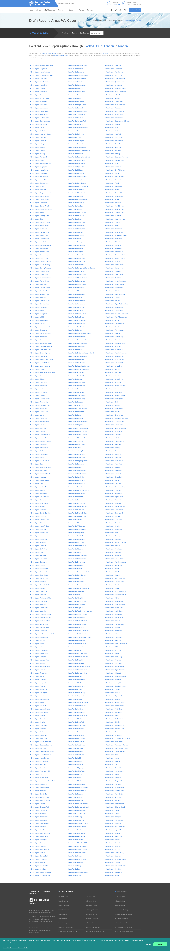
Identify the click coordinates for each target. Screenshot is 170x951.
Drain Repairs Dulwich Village (115, 176)
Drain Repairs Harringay (75, 310)
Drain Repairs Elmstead (113, 245)
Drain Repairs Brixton (37, 379)
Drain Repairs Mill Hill (37, 317)
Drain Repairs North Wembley (115, 578)
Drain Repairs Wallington (39, 337)
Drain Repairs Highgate (75, 862)
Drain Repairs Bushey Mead (114, 608)
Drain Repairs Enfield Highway (40, 353)
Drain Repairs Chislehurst (114, 451)
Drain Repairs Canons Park (39, 856)
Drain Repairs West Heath (76, 225)
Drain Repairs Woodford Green (78, 428)
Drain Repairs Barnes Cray (76, 539)
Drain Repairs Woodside (76, 291)
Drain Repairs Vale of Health (40, 797)
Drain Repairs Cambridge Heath (41, 245)
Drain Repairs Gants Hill (75, 578)
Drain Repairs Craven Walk (114, 101)
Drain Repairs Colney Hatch (77, 314)
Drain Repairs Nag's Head (39, 470)
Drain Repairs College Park (76, 323)
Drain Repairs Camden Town (40, 519)
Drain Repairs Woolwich (113, 500)
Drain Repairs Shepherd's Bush (78, 823)
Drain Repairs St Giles (75, 758)
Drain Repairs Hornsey (113, 536)
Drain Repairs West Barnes (114, 72)
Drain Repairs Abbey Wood (77, 601)
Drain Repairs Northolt (113, 98)
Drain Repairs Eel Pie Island (114, 820)
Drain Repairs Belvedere (76, 359)
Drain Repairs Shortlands (114, 549)
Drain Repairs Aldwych (38, 588)
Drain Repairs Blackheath (114, 229)
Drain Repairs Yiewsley (113, 222)
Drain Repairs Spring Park (76, 92)
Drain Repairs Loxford (38, 150)
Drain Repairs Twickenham (39, 637)
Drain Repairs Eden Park (38, 680)
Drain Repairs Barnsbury (38, 340)
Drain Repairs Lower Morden (115, 323)
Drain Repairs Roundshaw (114, 85)
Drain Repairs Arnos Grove (114, 379)
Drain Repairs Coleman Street (77, 65)
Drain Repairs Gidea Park (39, 735)
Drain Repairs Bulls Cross (76, 833)
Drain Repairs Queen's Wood (115, 82)
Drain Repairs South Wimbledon (116, 676)
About (38, 10)
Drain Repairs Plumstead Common (42, 75)
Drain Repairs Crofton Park (77, 516)
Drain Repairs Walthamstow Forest (79, 333)
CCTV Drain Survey (122, 918)
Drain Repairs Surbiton (113, 621)
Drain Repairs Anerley (75, 519)
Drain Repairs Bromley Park (114, 399)
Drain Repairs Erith (74, 595)
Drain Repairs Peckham (38, 729)
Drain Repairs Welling (37, 451)
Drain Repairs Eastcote (113, 516)
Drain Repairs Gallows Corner (115, 111)
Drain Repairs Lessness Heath (78, 128)
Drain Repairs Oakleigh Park (77, 121)
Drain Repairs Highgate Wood (40, 72)
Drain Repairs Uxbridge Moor (40, 216)
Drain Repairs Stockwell (113, 650)
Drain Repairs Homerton (113, 523)
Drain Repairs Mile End (38, 323)
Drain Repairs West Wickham (40, 719)
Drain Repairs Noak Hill (38, 180)
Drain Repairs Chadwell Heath (40, 405)
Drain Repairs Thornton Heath (115, 389)
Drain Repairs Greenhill (75, 124)
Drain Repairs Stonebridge (114, 431)
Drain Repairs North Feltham (40, 526)
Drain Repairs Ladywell (38, 88)
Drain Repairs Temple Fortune (40, 621)
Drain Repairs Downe (75, 297)
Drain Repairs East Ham (113, 484)
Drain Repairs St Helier (113, 291)
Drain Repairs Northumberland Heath (43, 634)
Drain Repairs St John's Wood (40, 876)
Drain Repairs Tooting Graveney (41, 333)
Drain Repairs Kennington (39, 92)
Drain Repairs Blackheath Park (115, 294)
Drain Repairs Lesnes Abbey (115, 853)
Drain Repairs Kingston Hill (76, 640)
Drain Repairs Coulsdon (38, 141)
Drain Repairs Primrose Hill (114, 252)
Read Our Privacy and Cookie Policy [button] (16, 948)
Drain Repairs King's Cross (39, 274)
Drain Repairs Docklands (39, 105)
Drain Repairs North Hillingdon (115, 827)
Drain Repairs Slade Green (39, 503)
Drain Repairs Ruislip (37, 310)
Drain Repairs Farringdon (76, 735)
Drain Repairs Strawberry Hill (115, 787)
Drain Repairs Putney (37, 676)
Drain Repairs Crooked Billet (115, 581)
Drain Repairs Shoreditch (39, 768)
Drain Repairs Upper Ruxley (77, 529)
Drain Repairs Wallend (38, 506)
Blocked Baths (92, 901)
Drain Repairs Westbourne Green (41, 209)
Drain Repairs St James (113, 216)
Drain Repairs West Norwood (77, 614)
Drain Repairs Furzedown (76, 487)
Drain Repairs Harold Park (76, 604)
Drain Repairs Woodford (76, 742)
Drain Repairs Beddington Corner (78, 634)
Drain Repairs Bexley (112, 163)
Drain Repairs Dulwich (113, 301)
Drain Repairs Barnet (75, 239)
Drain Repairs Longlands (76, 72)
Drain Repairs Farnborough (77, 147)
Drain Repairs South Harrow (77, 363)
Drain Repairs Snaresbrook (114, 461)
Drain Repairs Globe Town (76, 771)
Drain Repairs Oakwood (113, 673)
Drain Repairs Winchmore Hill (40, 771)
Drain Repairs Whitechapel (76, 526)
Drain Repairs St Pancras (76, 591)
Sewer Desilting (121, 905)
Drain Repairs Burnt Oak (113, 65)
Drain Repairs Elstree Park (39, 438)
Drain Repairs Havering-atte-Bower (117, 255)
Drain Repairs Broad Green (76, 457)
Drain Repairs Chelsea (38, 431)
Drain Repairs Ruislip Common (41, 163)
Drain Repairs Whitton (75, 781)
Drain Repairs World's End (76, 617)
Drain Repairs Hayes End (113, 477)
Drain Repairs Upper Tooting (40, 823)
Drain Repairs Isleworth (113, 640)
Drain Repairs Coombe (113, 297)
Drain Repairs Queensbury (39, 454)
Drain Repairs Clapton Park (77, 105)
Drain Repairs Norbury (113, 876)
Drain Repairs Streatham (113, 735)
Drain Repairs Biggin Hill (75, 608)
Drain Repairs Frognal (113, 575)
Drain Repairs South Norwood (40, 222)
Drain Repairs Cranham (75, 206)
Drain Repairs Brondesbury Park (41, 513)
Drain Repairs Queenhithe (39, 418)
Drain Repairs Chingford (38, 657)
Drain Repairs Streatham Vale (40, 121)
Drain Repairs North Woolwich (78, 186)
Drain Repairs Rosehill (113, 261)
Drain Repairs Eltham (37, 219)
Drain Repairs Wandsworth (39, 248)
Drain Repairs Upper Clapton (40, 461)
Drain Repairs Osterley (113, 526)
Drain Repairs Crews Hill (76, 216)
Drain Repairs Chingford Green (41, 441)
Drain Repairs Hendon (75, 676)
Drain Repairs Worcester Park (77, 278)
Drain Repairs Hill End (75, 650)
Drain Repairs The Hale (75, 441)
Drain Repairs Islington (75, 252)
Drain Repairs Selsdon (38, 862)
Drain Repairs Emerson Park (40, 807)
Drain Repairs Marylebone (114, 186)
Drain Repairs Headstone (76, 317)
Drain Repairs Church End (39, 382)
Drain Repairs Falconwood (114, 363)
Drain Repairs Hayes (37, 212)
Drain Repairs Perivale (75, 209)
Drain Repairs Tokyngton (39, 167)
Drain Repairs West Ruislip (76, 399)
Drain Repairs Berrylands (76, 464)
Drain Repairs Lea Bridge (39, 392)
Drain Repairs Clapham (75, 232)
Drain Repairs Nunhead (38, 487)
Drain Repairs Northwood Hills (40, 301)
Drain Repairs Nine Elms (38, 542)
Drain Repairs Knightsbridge (77, 859)
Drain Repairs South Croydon (115, 284)
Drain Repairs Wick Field (76, 542)
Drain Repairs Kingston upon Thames (43, 193)
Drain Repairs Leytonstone (76, 503)
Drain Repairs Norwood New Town (42, 65)
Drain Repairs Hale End (113, 722)
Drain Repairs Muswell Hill (76, 484)
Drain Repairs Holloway (113, 150)
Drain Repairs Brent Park (76, 722)
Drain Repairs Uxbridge (38, 715)
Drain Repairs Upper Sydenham (78, 75)
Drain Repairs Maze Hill (75, 660)
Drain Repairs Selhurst (113, 813)
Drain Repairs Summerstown (77, 85)
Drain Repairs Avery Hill (113, 372)
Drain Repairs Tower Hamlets (77, 408)
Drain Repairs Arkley (74, 448)
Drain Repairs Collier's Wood (77, 431)
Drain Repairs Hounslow (76, 118)
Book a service (135, 10)
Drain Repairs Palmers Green (115, 624)
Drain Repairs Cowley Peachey (115, 258)
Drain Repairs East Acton (114, 69)
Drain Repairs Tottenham (39, 673)
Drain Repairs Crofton (38, 395)
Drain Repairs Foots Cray (114, 709)
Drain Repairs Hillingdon (38, 144)
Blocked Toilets (92, 905)
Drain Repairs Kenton (75, 415)
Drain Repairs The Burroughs (115, 330)
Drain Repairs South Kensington (116, 281)
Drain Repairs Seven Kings (39, 575)
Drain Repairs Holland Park (114, 768)
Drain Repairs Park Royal (76, 134)
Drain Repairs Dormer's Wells (77, 653)
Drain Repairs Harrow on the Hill (78, 490)
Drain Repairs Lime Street (39, 78)
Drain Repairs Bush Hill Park (114, 206)
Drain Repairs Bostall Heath (114, 719)
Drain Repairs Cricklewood (76, 288)
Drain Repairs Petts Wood (39, 258)
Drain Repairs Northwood (39, 784)
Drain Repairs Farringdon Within (41, 598)
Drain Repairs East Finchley (114, 137)
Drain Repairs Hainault (75, 402)
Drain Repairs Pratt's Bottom (115, 706)
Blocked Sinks (91, 897)
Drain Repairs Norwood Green (115, 193)
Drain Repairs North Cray (39, 85)
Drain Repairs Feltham (113, 173)
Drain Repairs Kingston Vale (115, 160)
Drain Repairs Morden (38, 415)
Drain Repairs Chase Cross (114, 350)
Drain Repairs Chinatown (39, 562)
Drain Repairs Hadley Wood (40, 225)
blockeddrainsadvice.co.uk (124, 931)
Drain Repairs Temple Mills (39, 402)
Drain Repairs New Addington (115, 170)
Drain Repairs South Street (114, 408)
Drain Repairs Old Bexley (113, 555)
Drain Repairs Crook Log (113, 108)
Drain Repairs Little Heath (76, 163)
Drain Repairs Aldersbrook (114, 634)
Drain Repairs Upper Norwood (77, 199)
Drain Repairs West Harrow (39, 712)
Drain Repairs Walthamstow (77, 470)
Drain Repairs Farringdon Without (79, 157)
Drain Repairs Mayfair (113, 774)
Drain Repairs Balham (75, 568)
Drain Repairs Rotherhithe (76, 454)
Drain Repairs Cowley (75, 817)
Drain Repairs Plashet (38, 686)
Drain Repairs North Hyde (76, 680)
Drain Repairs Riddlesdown (76, 255)
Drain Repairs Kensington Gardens (117, 157)
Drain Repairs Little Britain (39, 650)
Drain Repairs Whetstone (39, 523)
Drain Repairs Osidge (112, 568)
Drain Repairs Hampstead (39, 385)
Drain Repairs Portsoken (39, 356)
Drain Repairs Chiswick (113, 405)
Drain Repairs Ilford (74, 876)
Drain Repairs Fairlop (75, 131)
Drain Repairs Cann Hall (38, 137)
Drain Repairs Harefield (38, 546)
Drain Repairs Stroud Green (114, 118)
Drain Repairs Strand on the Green (79, 366)
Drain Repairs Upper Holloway (40, 265)
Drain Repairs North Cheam (40, 758)
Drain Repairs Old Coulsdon (40, 732)
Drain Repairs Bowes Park (114, 340)
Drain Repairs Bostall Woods (77, 356)
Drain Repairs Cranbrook (39, 810)
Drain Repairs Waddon (113, 546)
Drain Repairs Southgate (76, 141)
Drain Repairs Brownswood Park (78, 572)
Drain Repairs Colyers (113, 689)
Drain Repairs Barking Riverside (41, 268)
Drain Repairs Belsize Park (76, 294)
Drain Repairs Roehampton (77, 559)
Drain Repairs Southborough (115, 601)
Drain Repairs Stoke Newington (116, 591)
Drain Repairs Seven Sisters (115, 265)
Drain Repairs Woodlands (114, 239)
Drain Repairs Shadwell (38, 189)
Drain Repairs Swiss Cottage (77, 849)
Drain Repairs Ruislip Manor (40, 320)
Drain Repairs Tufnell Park (114, 470)
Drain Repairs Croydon (113, 699)
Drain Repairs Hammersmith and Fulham (44, 781)
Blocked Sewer (92, 914)
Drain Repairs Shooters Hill (39, 866)
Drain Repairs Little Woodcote (115, 506)
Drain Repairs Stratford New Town (42, 291)
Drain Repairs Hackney (75, 748)
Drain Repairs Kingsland (113, 376)
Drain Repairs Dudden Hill (39, 572)
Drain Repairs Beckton (38, 147)
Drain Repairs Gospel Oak (114, 781)
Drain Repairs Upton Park (39, 124)
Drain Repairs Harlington (76, 581)
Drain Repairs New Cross (114, 797)
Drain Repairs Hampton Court (77, 673)
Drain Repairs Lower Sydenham (78, 631)
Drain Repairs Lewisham (39, 859)
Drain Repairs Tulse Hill (38, 529)
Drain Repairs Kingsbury (38, 722)
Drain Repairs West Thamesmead (116, 317)
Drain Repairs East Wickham (40, 118)
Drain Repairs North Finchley (77, 183)
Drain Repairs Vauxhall (38, 696)
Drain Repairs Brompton (113, 817)
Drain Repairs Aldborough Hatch (116, 866)
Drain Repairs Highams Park (115, 696)
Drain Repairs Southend (38, 376)
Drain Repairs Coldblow (75, 709)
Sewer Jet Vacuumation (124, 914)
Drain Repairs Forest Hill (76, 372)
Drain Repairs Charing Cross (40, 199)
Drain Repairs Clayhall (113, 862)
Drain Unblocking (64, 905)
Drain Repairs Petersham (76, 418)
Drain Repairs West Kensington (78, 872)
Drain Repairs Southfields (76, 245)
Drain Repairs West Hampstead (116, 562)
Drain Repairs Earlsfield (113, 271)
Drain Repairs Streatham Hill (115, 421)
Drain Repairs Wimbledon (39, 95)
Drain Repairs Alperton (75, 88)
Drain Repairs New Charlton (77, 212)
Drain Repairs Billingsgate (39, 493)
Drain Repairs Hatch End (76, 755)
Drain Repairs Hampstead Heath (78, 807)
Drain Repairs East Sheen (114, 663)
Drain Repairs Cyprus (112, 764)
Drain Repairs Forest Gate (114, 464)
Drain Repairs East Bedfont (39, 101)
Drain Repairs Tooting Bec (76, 813)
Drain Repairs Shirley (112, 598)
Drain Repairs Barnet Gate (76, 258)
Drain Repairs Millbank (113, 412)
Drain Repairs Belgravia (75, 425)
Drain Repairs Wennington (114, 614)
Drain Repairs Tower (74, 137)
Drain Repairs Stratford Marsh (78, 438)
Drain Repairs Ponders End (76, 706)
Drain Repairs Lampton (75, 800)
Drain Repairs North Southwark (116, 428)
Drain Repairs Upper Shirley (77, 827)
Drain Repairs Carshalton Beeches (79, 666)
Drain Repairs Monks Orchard (77, 513)
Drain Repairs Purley (112, 653)
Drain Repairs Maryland (38, 683)
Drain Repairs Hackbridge (76, 271)
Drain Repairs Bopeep (75, 242)
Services (61, 10)
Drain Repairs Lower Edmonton (41, 755)
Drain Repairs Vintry (112, 755)
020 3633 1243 (116, 4)
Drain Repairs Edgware (38, 369)
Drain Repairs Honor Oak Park (115, 385)
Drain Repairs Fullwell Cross (40, 271)
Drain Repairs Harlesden (113, 144)
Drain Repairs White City (76, 497)
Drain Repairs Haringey (38, 827)
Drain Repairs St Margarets (114, 307)
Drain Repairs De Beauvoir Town (41, 343)
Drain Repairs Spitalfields (114, 872)
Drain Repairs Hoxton (112, 189)
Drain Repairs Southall (113, 833)
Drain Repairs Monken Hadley (40, 709)
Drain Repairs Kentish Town (77, 644)
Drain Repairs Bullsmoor (113, 777)
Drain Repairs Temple (112, 183)
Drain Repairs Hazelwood (76, 385)
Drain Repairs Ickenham (38, 869)
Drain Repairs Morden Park (39, 624)
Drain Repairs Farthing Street (40, 399)
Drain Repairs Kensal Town (77, 791)
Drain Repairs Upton (112, 533)
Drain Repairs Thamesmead (40, 653)
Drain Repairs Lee (36, 774)
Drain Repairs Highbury (75, 170)
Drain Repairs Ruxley (37, 702)
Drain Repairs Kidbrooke (113, 552)
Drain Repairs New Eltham (114, 382)
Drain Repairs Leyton (75, 330)
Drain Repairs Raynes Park (114, 497)
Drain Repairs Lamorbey (113, 435)
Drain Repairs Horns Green (39, 170)
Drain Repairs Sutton (75, 379)
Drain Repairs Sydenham (113, 712)
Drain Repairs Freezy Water (114, 683)
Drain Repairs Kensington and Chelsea (118, 121)
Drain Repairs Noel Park (38, 242)
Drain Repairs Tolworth (75, 647)
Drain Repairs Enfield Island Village (117, 748)
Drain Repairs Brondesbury (39, 794)
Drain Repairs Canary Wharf (40, 206)
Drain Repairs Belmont (75, 108)
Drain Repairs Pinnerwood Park (78, 421)
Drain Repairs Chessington (76, 810)
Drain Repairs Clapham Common (41, 745)
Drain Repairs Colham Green (115, 212)
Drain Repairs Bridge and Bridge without (81, 353)
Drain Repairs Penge (74, 777)
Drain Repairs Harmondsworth (40, 327)
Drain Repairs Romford (38, 595)
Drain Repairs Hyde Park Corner (116, 686)
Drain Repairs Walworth (38, 813)
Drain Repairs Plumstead (76, 729)
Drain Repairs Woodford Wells (78, 843)
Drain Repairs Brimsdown (76, 382)
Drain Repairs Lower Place (114, 425)
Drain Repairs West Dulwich (114, 585)
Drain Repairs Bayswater (113, 660)
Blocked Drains (63, 897)
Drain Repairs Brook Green (114, 843)
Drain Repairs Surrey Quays (40, 176)
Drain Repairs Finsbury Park (77, 340)
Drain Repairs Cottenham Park (40, 350)
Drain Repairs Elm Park (113, 131)
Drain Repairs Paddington (114, 637)
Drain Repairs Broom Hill (76, 203)
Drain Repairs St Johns (113, 846)
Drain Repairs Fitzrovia (113, 849)
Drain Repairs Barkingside (39, 840)
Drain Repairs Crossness (39, 330)
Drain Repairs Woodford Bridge (78, 804)
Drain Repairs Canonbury (114, 392)
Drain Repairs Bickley (75, 699)
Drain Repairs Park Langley (39, 157)
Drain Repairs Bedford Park (39, 183)
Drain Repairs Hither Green (114, 242)
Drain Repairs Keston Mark (39, 533)
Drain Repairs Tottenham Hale (115, 604)
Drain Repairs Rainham (75, 69)
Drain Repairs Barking (112, 480)
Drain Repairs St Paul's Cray (40, 98)
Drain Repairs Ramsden (113, 856)
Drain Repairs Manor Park (39, 611)
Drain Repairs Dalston (75, 797)
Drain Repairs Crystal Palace (77, 474)
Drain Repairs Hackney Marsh (115, 395)
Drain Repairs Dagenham (76, 533)
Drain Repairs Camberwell (39, 608)
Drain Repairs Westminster (114, 794)
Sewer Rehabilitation (93, 927)
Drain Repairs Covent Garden (77, 506)
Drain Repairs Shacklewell (76, 395)
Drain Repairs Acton (112, 320)
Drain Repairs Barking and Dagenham (43, 372)
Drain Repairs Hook (37, 552)
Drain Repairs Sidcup (75, 856)
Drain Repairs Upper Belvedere (115, 670)
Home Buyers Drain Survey (124, 927)
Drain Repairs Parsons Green (77, 670)
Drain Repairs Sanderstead (76, 337)
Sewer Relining (120, 901)
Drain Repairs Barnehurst (76, 412)
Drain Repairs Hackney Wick (115, 702)
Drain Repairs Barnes (37, 644)
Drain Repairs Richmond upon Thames (118, 738)
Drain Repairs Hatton (75, 774)
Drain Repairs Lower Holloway (40, 435)
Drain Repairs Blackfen (113, 840)
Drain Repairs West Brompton (40, 800)
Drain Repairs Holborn (38, 640)
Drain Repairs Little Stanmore (40, 366)
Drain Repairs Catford (75, 552)
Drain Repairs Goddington (76, 480)
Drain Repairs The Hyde (75, 451)
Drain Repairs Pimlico (112, 715)
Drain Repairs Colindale (113, 869)
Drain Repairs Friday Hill (113, 167)
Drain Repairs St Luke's (75, 549)
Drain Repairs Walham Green (115, 666)
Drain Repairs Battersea (76, 101)
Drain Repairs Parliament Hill (115, 441)
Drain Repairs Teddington (76, 346)
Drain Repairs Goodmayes (114, 310)
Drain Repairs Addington (39, 444)
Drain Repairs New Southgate (77, 555)
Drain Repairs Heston (112, 199)
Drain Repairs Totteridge (113, 490)
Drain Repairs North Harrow (77, 575)
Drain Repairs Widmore (113, 800)
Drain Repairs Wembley (113, 444)
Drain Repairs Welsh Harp (39, 284)
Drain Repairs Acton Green (114, 366)
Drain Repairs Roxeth (112, 327)
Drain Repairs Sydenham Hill (115, 725)
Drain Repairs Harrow (112, 732)
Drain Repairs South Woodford (116, 88)
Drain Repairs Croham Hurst (115, 804)
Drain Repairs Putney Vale (39, 578)
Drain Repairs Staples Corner (40, 699)
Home (31, 10)
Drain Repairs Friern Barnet (77, 320)
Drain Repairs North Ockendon (78, 343)
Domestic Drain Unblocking (95, 931)
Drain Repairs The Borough (39, 82)
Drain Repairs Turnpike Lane (77, 180)
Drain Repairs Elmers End (114, 823)
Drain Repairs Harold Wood (39, 111)
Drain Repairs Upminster (39, 748)
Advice (81, 10)
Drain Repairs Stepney (38, 843)
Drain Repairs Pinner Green (77, 853)
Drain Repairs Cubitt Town (76, 745)
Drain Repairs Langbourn (39, 69)
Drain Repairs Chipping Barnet (77, 461)
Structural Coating (122, 910)
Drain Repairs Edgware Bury (114, 268)
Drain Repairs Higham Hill (39, 408)
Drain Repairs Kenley (112, 810)
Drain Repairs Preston (38, 853)
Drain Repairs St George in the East (117, 314)
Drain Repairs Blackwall (113, 457)
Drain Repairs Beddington (39, 820)
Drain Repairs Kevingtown (76, 229)
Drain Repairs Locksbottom (114, 771)
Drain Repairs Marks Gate (76, 160)
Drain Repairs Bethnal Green (77, 274)
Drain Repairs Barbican (75, 154)
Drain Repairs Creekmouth (39, 591)
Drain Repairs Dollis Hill (113, 693)
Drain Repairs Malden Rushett (77, 621)
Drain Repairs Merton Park (114, 836)
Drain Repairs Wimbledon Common (117, 418)
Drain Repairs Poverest (38, 706)
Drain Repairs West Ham (113, 203)
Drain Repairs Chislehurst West (116, 595)
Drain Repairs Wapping (75, 768)
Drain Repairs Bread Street (76, 562)
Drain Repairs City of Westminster (79, 150)
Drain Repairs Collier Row (76, 686)
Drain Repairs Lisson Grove (114, 288)
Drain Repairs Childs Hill (38, 846)
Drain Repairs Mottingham (39, 108)
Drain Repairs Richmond (76, 510)
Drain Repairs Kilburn (37, 457)
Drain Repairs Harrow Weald (77, 546)
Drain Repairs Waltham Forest (115, 729)
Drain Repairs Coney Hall (76, 307)
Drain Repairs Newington (39, 693)
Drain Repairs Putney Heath (40, 281)
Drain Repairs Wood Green (114, 114)
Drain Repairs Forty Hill (38, 764)
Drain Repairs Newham (38, 477)
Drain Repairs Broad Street (39, 235)
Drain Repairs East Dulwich (114, 510)
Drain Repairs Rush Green (39, 131)
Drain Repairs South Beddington (41, 474)
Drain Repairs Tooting (113, 333)
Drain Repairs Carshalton (76, 392)
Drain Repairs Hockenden (114, 248)
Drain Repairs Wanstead (113, 539)
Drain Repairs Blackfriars (76, 189)
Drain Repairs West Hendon (40, 849)
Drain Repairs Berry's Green (77, 144)
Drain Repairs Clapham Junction (41, 346)
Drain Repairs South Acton (76, 725)
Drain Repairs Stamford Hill (114, 196)
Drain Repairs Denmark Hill (76, 784)
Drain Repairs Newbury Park (40, 497)
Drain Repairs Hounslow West (78, 715)
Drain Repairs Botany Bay (114, 657)
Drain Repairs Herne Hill (38, 516)
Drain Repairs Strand (75, 761)
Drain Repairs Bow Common (115, 359)
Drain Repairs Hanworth (76, 265)
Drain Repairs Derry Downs (76, 222)
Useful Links (122, 891)
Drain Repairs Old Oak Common (116, 542)
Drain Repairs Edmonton (39, 689)
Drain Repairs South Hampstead (78, 369)
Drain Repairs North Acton (114, 415)
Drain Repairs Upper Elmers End (41, 617)
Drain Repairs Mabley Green (40, 480)
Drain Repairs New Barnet (39, 559)
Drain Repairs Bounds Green (115, 180)
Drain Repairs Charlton (75, 683)
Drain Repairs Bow (74, 869)
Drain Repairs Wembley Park (40, 252)
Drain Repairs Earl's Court (39, 549)
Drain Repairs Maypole (113, 761)
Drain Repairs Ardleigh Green (77, 111)
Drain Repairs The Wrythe (76, 114)
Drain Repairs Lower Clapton (77, 435)
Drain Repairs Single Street (114, 611)
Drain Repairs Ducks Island (76, 585)
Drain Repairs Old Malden (114, 631)
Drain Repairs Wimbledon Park (115, 343)
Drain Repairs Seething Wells (40, 421)
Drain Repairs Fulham (75, 689)
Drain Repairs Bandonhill (76, 376)
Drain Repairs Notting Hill (114, 565)
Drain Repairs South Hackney (77, 846)
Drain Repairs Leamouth (113, 784)
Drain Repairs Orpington (113, 346)
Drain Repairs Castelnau (38, 500)
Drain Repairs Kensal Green (77, 836)
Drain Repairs (63, 918)
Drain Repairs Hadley (112, 402)
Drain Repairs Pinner (37, 186)
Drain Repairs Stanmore (38, 510)
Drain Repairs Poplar (74, 98)
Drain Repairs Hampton (38, 536)
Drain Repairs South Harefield (115, 78)
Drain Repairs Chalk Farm (114, 519)
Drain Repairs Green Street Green (116, 644)
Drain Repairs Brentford (76, 327)
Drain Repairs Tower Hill (113, 474)
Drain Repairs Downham (113, 680)
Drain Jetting (63, 914)
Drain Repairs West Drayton (77, 284)
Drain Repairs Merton (38, 663)
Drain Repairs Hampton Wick (40, 232)
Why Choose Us (49, 10)
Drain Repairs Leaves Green (115, 559)
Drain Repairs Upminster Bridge (116, 487)
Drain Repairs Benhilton (75, 82)
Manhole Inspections (123, 923)
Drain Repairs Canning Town (115, 791)
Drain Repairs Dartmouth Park (40, 833)
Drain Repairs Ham (37, 484)
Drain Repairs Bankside (113, 467)
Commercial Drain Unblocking (68, 931)
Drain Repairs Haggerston (114, 493)
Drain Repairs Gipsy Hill (75, 598)
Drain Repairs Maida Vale (76, 820)
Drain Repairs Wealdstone (39, 817)
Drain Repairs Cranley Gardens (115, 751)
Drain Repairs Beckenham (39, 114)
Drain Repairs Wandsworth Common (117, 745)
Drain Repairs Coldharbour (76, 536)
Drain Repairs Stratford (75, 523)
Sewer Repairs (120, 897)
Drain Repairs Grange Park (39, 568)
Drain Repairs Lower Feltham (40, 363)
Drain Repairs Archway (38, 581)
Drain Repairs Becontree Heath (78, 657)
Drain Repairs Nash (37, 389)
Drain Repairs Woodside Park (40, 666)
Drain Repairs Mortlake (113, 225)
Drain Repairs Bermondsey (39, 255)
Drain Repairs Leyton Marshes (115, 830)
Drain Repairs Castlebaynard (115, 209)
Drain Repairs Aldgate (75, 219)
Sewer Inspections (93, 918)
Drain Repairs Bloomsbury (39, 761)
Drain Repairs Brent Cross (76, 261)
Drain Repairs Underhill (38, 490)
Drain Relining (63, 923)
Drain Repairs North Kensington (116, 92)
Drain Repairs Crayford (75, 565)
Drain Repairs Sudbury (75, 840)
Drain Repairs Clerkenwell (114, 529)
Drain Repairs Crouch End (114, 75)
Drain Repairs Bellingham (39, 314)
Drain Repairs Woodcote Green (116, 859)
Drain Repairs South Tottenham (41, 585)
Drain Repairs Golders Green (115, 356)
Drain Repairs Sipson (37, 464)
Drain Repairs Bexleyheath (39, 836)
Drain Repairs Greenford (76, 248)
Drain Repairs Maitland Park (40, 294)
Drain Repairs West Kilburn (114, 141)
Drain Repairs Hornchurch (76, 173)
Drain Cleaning (63, 901)
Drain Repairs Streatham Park (77, 193)
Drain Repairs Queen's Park (114, 232)
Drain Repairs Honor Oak (39, 173)
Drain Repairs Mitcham (38, 647)
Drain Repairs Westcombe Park (41, 872)
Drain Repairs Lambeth (75, 405)
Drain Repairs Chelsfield (113, 278)
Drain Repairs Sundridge (38, 297)
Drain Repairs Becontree (76, 732)
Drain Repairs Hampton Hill (114, 513)
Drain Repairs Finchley (113, 124)
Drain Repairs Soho (74, 389)
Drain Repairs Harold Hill (76, 235)
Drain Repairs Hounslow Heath (41, 614)
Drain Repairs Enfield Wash (39, 412)
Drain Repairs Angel (112, 128)
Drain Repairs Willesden (75, 764)
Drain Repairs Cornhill (75, 830)
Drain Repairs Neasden (38, 555)
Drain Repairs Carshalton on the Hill (42, 751)
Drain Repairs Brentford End (40, 304)
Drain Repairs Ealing (74, 866)
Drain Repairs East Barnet (39, 725)
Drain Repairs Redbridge (38, 604)
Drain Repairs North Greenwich (116, 105)
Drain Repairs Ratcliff (112, 572)
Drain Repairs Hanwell (38, 804)
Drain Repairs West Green (76, 719)
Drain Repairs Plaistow (38, 565)
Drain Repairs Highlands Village (78, 787)
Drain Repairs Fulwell (112, 438)
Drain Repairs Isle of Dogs (76, 444)
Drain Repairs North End (113, 147)
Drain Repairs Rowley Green (77, 78)
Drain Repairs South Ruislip (77, 624)
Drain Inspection (64, 910)
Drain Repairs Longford (113, 134)
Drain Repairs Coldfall (38, 670)
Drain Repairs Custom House (40, 288)
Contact (89, 10)
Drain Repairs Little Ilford (76, 627)
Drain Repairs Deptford (75, 751)
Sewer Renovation (93, 923)
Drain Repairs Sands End (76, 477)
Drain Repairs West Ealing (39, 738)
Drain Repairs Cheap (37, 128)
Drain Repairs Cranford (38, 428)
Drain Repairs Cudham (113, 627)
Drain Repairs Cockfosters (39, 830)
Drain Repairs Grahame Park (40, 239)
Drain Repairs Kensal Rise (76, 712)
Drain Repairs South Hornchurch (78, 588)
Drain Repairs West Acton (76, 301)
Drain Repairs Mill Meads (39, 203)
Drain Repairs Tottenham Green (41, 278)
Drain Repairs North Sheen (76, 738)
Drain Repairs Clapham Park (77, 493)
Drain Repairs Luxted (112, 758)
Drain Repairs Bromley (113, 154)
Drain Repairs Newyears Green (41, 134)
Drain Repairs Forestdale (39, 307)
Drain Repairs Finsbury (75, 794)
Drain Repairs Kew (74, 500)
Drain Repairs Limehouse (39, 601)
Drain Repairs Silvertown (113, 454)
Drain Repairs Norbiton (113, 369)
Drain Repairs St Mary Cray (114, 337)
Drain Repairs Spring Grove (77, 167)
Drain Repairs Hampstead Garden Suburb (81, 268)
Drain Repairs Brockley (113, 448)
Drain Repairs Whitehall (38, 791)
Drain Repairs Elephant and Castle (42, 359)
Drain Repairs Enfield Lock (114, 95)
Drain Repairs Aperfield (75, 196)
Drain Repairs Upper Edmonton (41, 742)
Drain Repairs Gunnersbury (76, 304)
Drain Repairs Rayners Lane (114, 617)
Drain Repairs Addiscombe (39, 448)
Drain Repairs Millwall (112, 588)
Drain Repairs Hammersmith (40, 627)
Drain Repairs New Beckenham (41, 467)
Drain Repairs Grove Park (39, 539)
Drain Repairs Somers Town (77, 95)
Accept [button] (160, 944)
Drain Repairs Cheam (38, 425)
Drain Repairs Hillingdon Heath (115, 807)
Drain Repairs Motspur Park (40, 660)
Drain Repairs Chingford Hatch (41, 261)
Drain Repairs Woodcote (113, 503)
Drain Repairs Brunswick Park (115, 219)
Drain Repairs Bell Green (113, 647)
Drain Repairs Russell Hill (76, 663)
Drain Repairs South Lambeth (40, 196)
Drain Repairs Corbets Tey (76, 693)
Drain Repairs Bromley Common (116, 353)
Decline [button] (148, 944)
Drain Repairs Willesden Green (78, 702)
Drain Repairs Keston (75, 467)
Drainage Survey (92, 910)
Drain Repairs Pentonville (39, 229)
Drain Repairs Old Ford (38, 160)
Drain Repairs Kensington (76, 281)
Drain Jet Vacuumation (66, 927)
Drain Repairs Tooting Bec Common (80, 611)
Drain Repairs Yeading (38, 154)
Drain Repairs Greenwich (39, 631)
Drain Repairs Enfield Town (39, 777)
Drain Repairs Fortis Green (114, 274)
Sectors (71, 10)
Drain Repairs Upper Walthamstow (117, 304)
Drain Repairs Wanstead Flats (77, 176)
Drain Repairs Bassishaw (76, 350)
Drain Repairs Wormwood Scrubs (116, 235)
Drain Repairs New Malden (114, 742)
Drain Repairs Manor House (40, 787)
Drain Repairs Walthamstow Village (79, 637)
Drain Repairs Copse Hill (76, 696)
